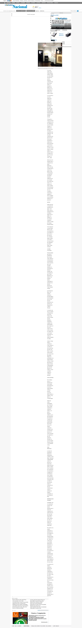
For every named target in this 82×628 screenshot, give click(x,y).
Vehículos (21, 0)
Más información (44, 622)
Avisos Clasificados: (16, 0)
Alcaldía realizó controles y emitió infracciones (18, 603)
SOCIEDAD (28, 2)
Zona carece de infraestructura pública (17, 608)
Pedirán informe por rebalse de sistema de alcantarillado (38, 604)
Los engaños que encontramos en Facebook (36, 617)
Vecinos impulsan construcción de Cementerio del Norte (20, 605)
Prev (37, 610)
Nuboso (33, 7)
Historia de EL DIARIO (30, 10)
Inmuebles (25, 0)
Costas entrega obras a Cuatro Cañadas (17, 600)
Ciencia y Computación (38, 613)
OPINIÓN (13, 2)
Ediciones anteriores (61, 34)
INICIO (5, 3)
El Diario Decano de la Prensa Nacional (16, 6)
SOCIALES (56, 2)
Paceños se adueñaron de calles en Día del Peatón (19, 599)
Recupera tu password (33, 620)
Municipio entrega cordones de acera (35, 605)
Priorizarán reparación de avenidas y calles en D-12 (19, 606)
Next (48, 610)
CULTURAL (38, 2)
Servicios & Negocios (31, 0)
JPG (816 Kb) (58, 30)
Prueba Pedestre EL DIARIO (49, 0)
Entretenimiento (37, 0)
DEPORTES (44, 2)
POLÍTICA (18, 2)
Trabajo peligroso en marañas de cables (35, 608)
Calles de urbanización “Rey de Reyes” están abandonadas (38, 606)
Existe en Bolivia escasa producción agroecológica (37, 600)
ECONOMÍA (23, 2)
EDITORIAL (9, 2)
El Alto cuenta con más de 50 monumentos (36, 603)
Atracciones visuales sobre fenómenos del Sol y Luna (37, 599)
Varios (42, 0)
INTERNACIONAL (50, 2)
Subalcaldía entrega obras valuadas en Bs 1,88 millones (20, 604)
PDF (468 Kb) (64, 30)
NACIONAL (33, 2)
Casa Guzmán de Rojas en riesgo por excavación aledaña (20, 602)
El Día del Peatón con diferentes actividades (36, 602)
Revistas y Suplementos (21, 10)
